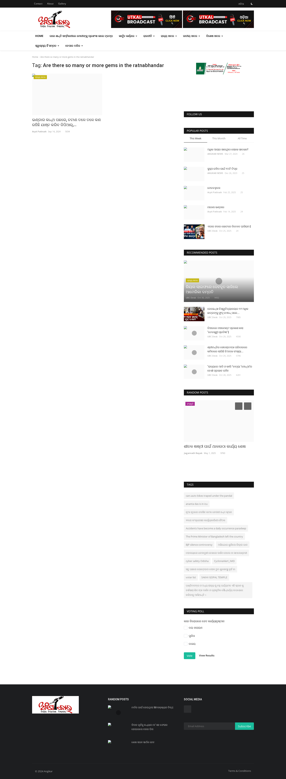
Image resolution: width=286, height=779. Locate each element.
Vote (189, 656)
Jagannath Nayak (193, 453)
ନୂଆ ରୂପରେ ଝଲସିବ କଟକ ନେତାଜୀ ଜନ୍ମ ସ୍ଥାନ (209, 512)
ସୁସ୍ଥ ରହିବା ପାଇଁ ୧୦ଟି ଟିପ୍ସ (222, 168)
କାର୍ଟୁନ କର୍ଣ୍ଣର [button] (127, 36)
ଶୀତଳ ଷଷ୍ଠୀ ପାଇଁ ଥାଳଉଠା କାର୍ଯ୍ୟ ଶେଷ (215, 446)
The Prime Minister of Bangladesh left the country (214, 536)
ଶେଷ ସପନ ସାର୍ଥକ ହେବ (143, 742)
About (50, 3)
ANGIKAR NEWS (215, 153)
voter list (191, 577)
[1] (252, 4)
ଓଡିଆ (241, 3)
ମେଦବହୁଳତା (213, 187)
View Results (206, 655)
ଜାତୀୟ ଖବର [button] (190, 36)
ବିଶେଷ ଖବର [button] (213, 36)
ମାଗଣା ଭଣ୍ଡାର (215, 207)
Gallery (62, 3)
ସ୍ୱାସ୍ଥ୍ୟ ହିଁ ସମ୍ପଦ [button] (46, 45)
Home (39, 36)
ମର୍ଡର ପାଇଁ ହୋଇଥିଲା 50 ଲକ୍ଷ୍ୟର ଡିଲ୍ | (152, 707)
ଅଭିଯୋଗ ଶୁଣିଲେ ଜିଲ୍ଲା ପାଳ (232, 544)
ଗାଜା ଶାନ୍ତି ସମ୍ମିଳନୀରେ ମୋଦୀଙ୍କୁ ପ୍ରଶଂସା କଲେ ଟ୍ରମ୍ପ (81, 36)
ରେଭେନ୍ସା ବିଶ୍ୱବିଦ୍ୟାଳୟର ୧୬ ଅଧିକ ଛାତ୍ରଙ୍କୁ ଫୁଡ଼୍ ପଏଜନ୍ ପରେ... (227, 310)
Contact (38, 3)
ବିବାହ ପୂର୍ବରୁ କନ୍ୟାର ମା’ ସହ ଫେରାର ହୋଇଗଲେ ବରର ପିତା (150, 727)
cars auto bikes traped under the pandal (209, 495)
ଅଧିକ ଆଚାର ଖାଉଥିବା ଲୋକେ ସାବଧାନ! (227, 149)
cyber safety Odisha (197, 561)
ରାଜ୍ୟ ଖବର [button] (168, 36)
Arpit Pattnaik (214, 192)
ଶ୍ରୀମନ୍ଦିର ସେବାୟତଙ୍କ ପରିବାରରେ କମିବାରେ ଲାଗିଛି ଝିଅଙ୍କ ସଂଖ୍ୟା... (227, 349)
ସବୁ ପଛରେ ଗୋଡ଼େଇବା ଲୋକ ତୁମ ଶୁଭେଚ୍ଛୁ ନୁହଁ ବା (210, 569)
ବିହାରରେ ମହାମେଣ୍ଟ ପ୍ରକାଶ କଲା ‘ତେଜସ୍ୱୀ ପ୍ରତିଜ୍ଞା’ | (225, 330)
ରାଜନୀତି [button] (148, 36)
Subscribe (244, 726)
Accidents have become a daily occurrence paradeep (216, 528)
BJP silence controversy (199, 544)
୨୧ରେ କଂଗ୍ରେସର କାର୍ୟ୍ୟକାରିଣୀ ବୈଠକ (205, 520)
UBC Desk (212, 230)
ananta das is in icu (197, 504)
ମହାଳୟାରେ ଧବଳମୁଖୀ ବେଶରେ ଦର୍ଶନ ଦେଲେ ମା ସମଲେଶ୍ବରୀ (216, 553)
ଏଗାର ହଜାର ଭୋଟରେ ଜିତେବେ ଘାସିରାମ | (229, 226)
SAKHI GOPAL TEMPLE (214, 577)
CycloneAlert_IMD (224, 561)
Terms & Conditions (239, 771)
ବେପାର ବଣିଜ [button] (73, 45)
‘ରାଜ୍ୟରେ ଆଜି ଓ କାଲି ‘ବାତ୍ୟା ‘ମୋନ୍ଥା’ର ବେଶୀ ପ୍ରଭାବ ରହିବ (229, 368)
